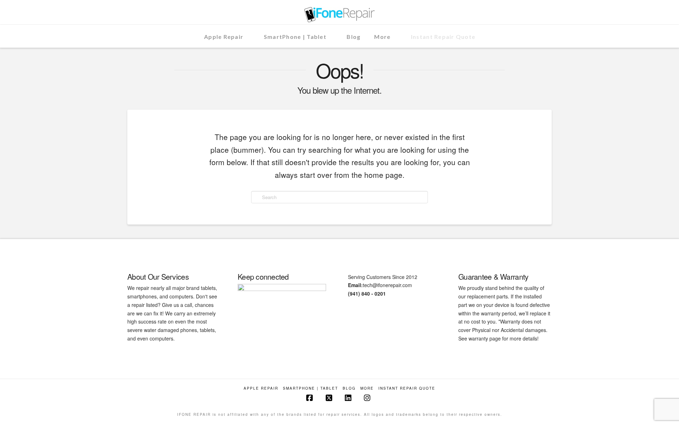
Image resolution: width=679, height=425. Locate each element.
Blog (349, 388)
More (367, 388)
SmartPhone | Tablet (310, 388)
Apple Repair (261, 388)
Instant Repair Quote (406, 388)
